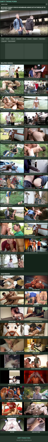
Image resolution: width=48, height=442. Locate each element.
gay (3, 38)
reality (8, 38)
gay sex (13, 38)
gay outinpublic (12, 41)
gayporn (36, 38)
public (25, 38)
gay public (5, 41)
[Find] (46, 4)
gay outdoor (42, 38)
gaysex (30, 38)
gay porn (19, 38)
